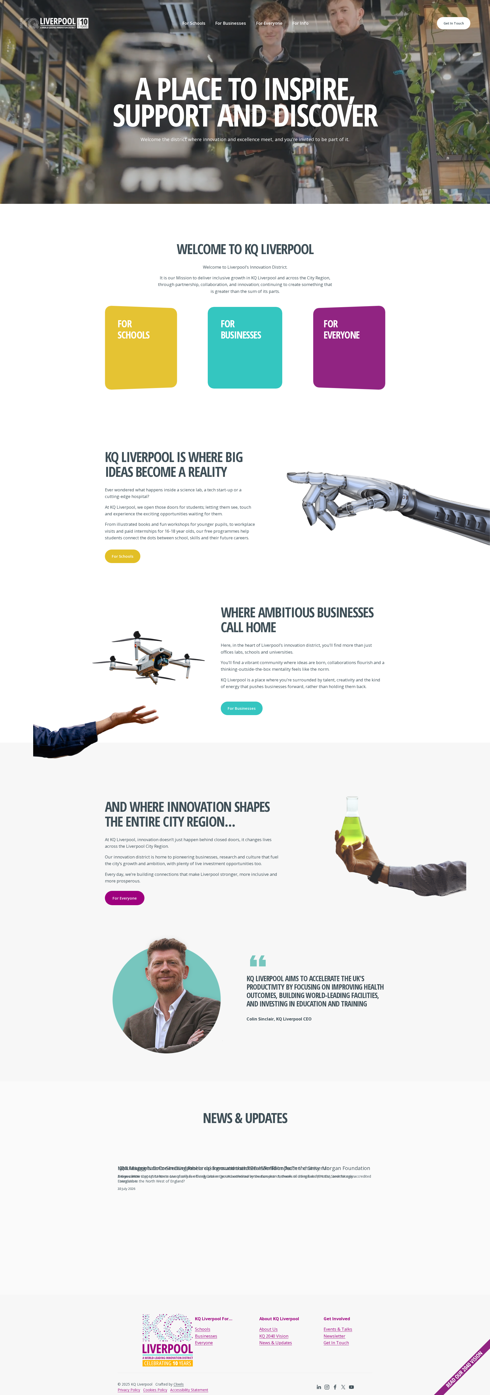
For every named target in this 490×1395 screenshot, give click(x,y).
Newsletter (334, 1336)
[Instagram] (326, 1387)
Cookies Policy (155, 1389)
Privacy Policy (129, 1389)
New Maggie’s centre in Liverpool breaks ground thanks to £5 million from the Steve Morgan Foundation (244, 1168)
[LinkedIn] (318, 1387)
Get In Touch (454, 23)
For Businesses (242, 708)
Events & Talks (338, 1329)
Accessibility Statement (189, 1389)
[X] (343, 1387)
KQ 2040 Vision (273, 1336)
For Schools (122, 556)
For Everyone (125, 898)
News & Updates (275, 1343)
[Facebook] (335, 1387)
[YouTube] (351, 1387)
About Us (268, 1329)
